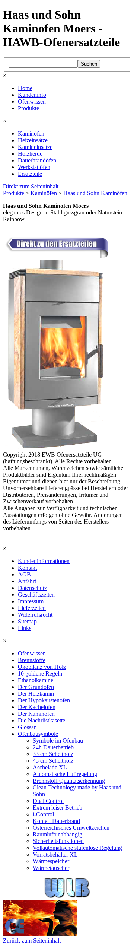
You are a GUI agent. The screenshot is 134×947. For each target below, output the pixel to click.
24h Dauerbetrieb (53, 747)
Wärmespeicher (51, 861)
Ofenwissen (32, 101)
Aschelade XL (50, 767)
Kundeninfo (32, 95)
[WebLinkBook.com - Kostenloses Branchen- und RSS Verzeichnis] (67, 896)
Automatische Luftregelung (65, 774)
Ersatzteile (30, 174)
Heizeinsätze (33, 140)
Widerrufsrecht (35, 614)
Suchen (89, 64)
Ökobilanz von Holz (42, 667)
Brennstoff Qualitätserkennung (69, 781)
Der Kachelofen (36, 707)
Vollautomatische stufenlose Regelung (77, 848)
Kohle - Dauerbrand (56, 821)
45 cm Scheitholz (53, 760)
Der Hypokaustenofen (44, 700)
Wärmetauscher (51, 868)
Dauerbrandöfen (37, 160)
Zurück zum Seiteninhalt (32, 940)
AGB (24, 574)
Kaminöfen (31, 133)
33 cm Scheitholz (53, 754)
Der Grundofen (36, 687)
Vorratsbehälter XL (55, 854)
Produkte (28, 108)
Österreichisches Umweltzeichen (71, 827)
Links (24, 628)
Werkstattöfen (34, 167)
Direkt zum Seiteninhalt (30, 186)
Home (25, 88)
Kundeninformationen (44, 561)
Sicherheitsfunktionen (58, 841)
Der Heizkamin (36, 693)
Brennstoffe (31, 660)
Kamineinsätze (35, 147)
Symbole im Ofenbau (58, 740)
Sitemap (27, 621)
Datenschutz (32, 588)
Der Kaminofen (36, 714)
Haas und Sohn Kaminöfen (95, 193)
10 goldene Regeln (40, 673)
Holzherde (30, 153)
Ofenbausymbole (38, 734)
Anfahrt (27, 581)
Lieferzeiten (32, 608)
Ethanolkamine (35, 680)
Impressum (31, 601)
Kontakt (27, 568)
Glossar (27, 727)
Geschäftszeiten (36, 594)
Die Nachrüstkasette (41, 720)
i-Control (43, 814)
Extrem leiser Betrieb (57, 807)
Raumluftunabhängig (57, 834)
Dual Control (48, 801)
